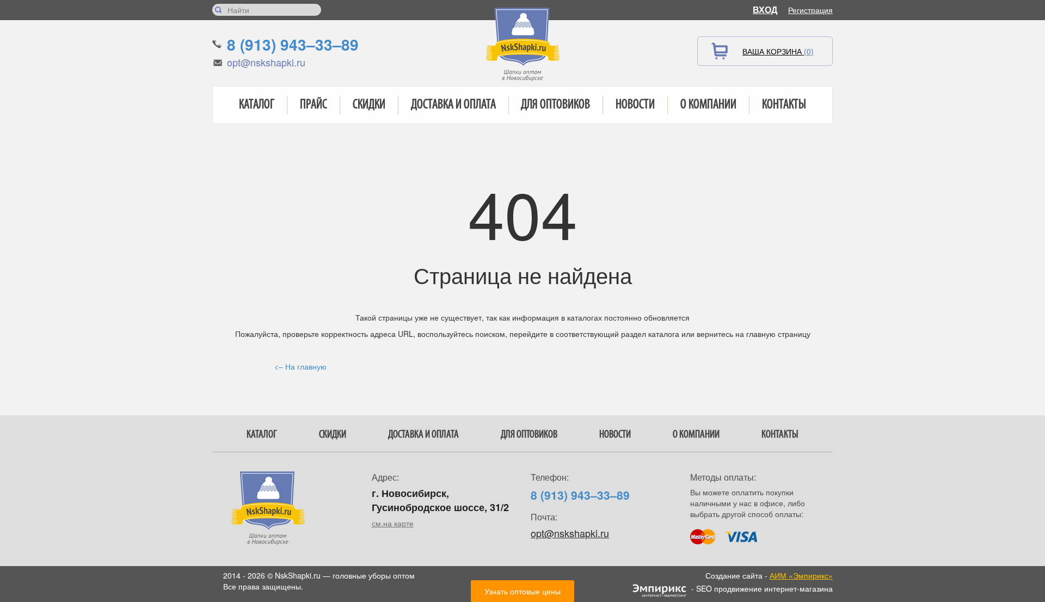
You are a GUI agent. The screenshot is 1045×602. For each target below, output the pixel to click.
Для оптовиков (555, 105)
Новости (635, 105)
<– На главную (300, 366)
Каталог (256, 105)
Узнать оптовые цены (522, 591)
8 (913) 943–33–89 (293, 44)
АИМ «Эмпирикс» (801, 575)
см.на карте (393, 523)
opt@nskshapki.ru (266, 62)
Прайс (313, 105)
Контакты (784, 105)
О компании (708, 105)
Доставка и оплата (453, 105)
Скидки (369, 105)
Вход (765, 9)
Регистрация (810, 9)
